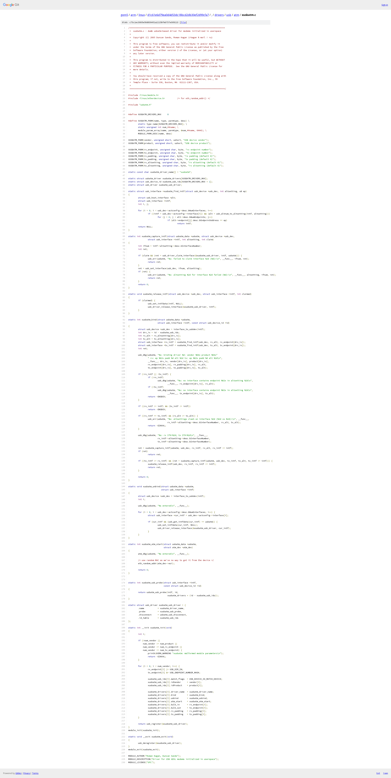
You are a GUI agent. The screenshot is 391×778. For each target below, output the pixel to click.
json (385, 773)
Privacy (26, 773)
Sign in (385, 4)
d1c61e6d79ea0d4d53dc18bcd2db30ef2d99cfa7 (178, 15)
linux (142, 15)
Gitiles (18, 773)
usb (228, 15)
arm (133, 15)
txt (378, 773)
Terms (35, 773)
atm (236, 15)
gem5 (124, 15)
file (183, 22)
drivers (219, 15)
